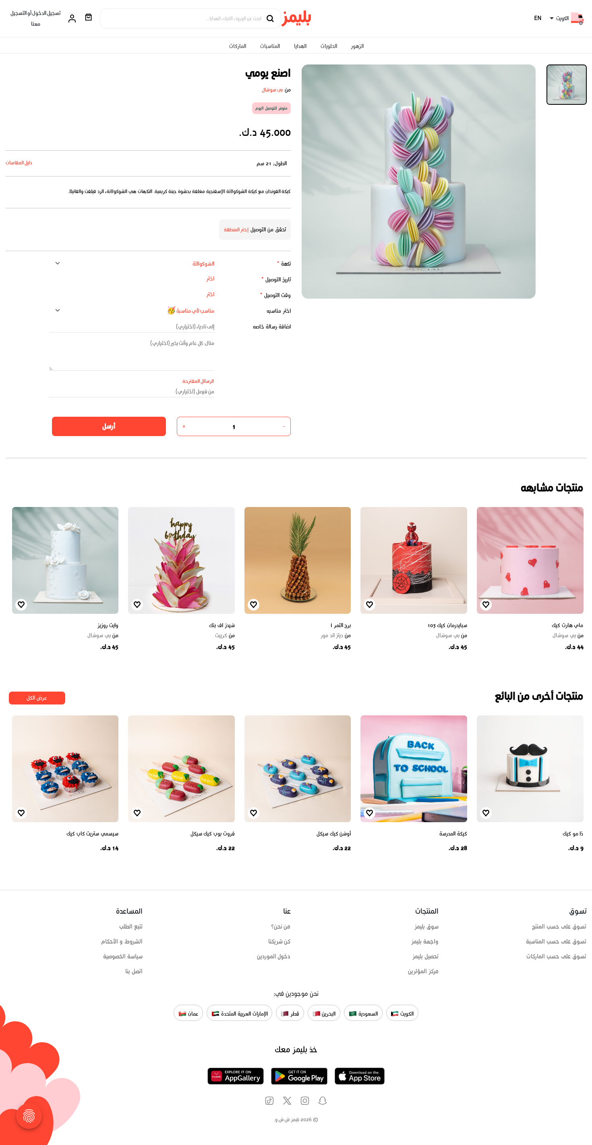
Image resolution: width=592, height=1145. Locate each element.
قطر (294, 1013)
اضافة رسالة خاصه (272, 326)
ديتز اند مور (336, 635)
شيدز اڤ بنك (221, 625)
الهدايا (300, 46)
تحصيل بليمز (425, 956)
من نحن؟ (281, 927)
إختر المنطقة (236, 229)
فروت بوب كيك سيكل (212, 833)
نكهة (284, 264)
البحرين (328, 1013)
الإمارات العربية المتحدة (243, 1013)
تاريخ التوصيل (276, 279)
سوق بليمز (426, 927)
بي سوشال (272, 89)
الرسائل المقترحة (198, 381)
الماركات (237, 46)
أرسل (108, 426)
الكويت (406, 1013)
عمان (192, 1013)
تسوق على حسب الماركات (556, 956)
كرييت (225, 635)
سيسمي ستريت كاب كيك (92, 833)
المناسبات (270, 46)
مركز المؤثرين (423, 971)
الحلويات (329, 46)
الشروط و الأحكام (122, 941)
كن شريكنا (279, 941)
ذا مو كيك (573, 833)
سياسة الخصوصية (123, 956)
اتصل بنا (134, 971)
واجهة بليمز (425, 941)
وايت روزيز (107, 625)
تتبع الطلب (131, 927)
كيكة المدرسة (453, 833)
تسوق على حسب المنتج (559, 927)
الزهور (357, 46)
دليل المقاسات (19, 162)
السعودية (367, 1013)
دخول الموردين (274, 956)
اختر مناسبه (279, 311)
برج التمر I (341, 625)
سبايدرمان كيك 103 (447, 625)
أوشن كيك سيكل (334, 833)
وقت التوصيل (275, 295)
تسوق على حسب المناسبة (556, 941)
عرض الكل (37, 698)
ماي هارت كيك (567, 625)
